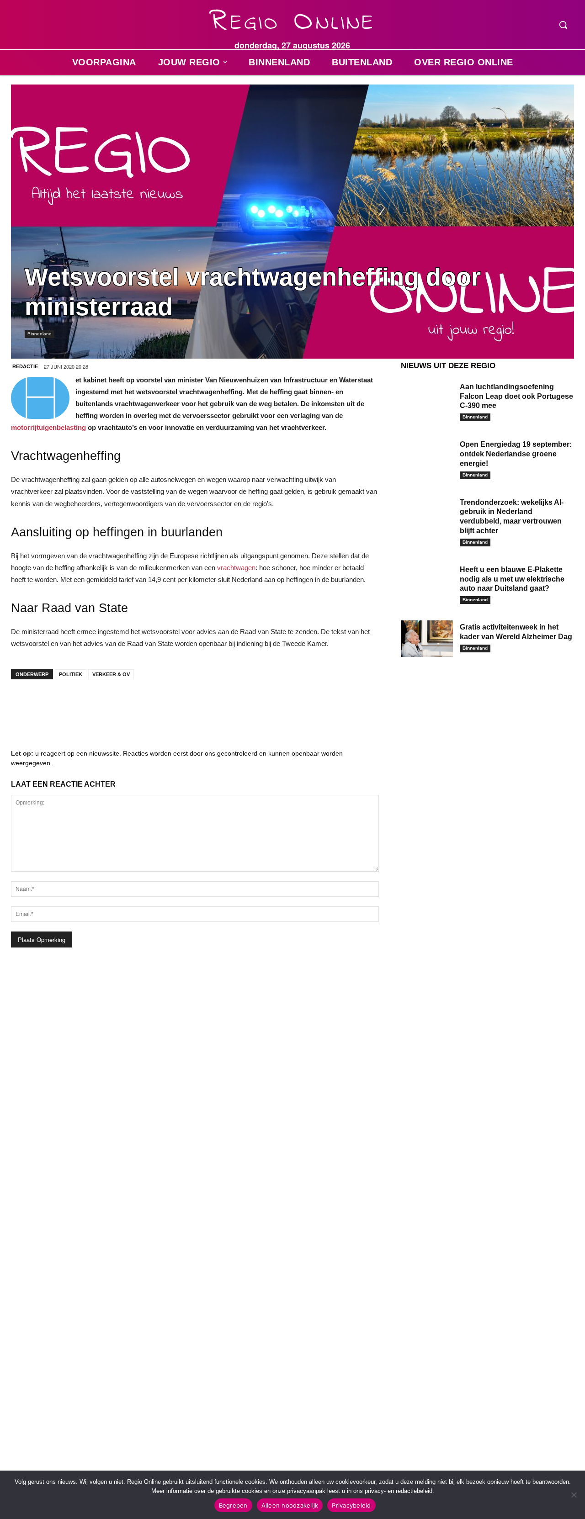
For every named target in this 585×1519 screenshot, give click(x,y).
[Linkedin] (52, 704)
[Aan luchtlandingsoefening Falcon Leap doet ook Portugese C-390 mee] (427, 398)
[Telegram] (79, 704)
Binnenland (39, 333)
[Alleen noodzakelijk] (573, 1494)
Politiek (70, 674)
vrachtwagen (236, 568)
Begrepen (233, 1505)
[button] (563, 25)
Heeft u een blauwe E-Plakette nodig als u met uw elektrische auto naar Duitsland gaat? (512, 579)
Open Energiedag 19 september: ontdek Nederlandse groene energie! (516, 453)
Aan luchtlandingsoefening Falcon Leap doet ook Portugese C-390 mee (516, 396)
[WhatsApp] (134, 704)
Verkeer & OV (111, 674)
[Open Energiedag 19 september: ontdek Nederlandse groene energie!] (427, 456)
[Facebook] (24, 704)
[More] (162, 704)
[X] (107, 704)
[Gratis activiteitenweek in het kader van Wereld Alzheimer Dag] (427, 638)
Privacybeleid (351, 1505)
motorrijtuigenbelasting (48, 427)
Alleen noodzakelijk (290, 1505)
